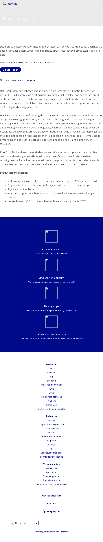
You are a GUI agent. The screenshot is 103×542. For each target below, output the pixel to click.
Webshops (51, 468)
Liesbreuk (52, 444)
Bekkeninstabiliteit (51, 436)
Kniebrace (50, 62)
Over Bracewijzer (51, 495)
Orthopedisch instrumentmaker (51, 484)
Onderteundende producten (51, 408)
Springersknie (51, 428)
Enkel (51, 392)
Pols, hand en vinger (51, 384)
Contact (51, 503)
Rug (51, 376)
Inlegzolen (51, 404)
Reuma (51, 432)
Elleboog (51, 380)
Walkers (51, 400)
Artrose (51, 420)
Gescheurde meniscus (51, 452)
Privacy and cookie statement (51, 531)
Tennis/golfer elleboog (51, 456)
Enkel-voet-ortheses (51, 396)
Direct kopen (10, 69)
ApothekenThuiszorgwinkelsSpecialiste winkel (51, 476)
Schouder (51, 372)
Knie (51, 388)
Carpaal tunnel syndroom (51, 424)
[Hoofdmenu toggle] (97, 5)
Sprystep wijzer (51, 511)
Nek (51, 368)
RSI (51, 448)
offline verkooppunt (25, 80)
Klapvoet (51, 440)
